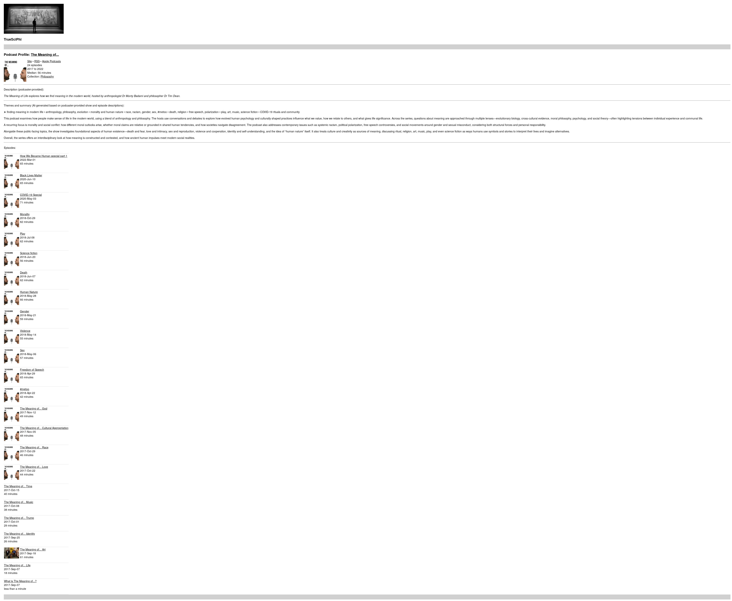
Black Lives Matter (31, 175)
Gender (24, 311)
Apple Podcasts (51, 61)
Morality (25, 214)
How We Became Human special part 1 (43, 156)
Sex (22, 350)
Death (23, 272)
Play (22, 233)
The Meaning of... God (33, 408)
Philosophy (47, 76)
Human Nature (29, 292)
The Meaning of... (45, 54)
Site (29, 61)
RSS (37, 61)
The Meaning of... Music (18, 502)
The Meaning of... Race (34, 447)
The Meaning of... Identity (19, 533)
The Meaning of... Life (17, 565)
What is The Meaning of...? (20, 581)
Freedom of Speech (32, 369)
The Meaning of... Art (33, 549)
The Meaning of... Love (34, 467)
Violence (25, 331)
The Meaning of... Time (18, 486)
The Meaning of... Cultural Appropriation (44, 428)
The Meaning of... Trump (19, 518)
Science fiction (28, 253)
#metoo (24, 389)
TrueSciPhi (13, 39)
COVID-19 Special (31, 195)
